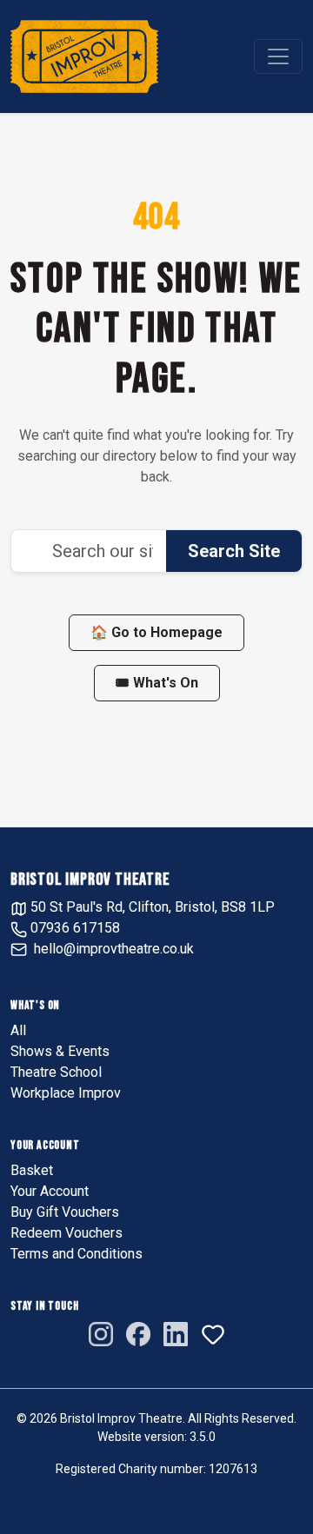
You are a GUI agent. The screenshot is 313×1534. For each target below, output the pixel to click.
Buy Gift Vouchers (64, 1212)
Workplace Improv (65, 1093)
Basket (31, 1170)
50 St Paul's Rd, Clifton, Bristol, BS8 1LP (151, 907)
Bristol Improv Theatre (90, 879)
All (18, 1030)
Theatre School (56, 1072)
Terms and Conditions (76, 1253)
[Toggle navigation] (278, 56)
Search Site (234, 551)
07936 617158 (73, 928)
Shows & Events (60, 1051)
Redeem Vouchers (66, 1233)
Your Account (49, 1191)
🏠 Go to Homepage (156, 632)
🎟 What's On (157, 682)
